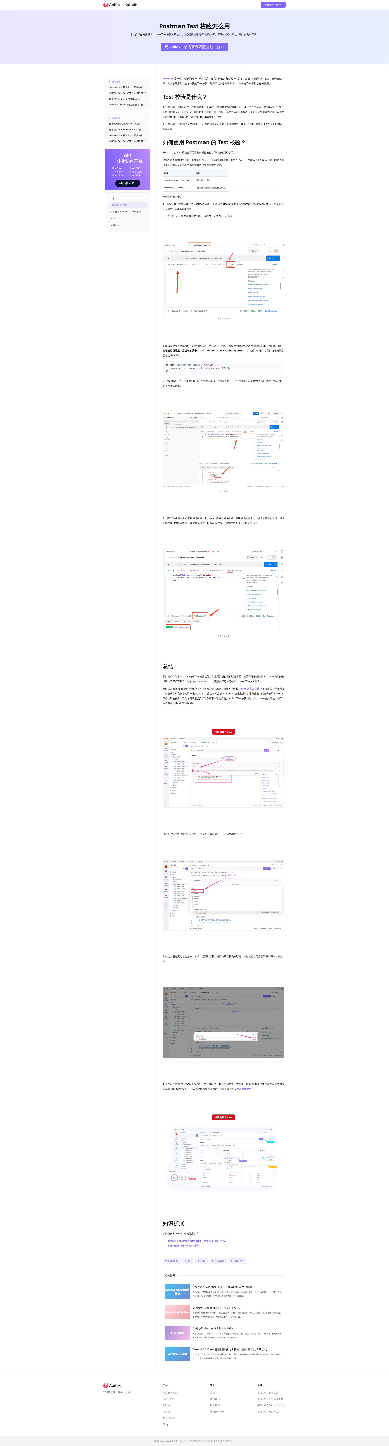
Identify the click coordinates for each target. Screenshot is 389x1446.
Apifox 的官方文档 (249, 688)
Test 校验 (238, 1260)
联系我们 (215, 1399)
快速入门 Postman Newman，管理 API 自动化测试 (197, 1240)
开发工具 (219, 1260)
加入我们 (215, 1405)
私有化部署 (169, 1418)
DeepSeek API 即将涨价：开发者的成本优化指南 (128, 87)
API (189, 1260)
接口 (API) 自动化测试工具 (271, 1405)
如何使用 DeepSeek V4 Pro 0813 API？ (127, 93)
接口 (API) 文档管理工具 (270, 1399)
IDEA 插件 (168, 1399)
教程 (202, 1260)
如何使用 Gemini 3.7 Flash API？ (125, 98)
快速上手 (167, 1411)
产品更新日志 (170, 1392)
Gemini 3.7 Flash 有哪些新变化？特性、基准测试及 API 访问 (126, 104)
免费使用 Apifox (273, 4)
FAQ (212, 1392)
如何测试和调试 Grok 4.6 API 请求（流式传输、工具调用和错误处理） (127, 124)
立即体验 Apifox (127, 183)
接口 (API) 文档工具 (267, 1392)
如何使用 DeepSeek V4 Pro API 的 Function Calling (125, 129)
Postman (168, 78)
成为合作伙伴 (217, 1411)
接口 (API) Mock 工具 (269, 1411)
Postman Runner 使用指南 (183, 1245)
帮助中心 (167, 1405)
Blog (165, 1424)
